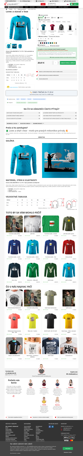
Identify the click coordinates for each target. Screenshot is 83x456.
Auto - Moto (26, 430)
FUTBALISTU (41, 1)
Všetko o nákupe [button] (63, 7)
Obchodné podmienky (10, 439)
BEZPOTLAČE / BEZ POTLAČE (50, 331)
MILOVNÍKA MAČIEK (71, 1)
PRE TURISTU (55, 1)
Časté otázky (8, 429)
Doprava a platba (9, 432)
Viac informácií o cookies (15, 453)
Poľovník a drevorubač (21, 102)
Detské (54, 17)
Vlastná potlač (41, 7)
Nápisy (37, 427)
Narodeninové (39, 426)
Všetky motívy (27, 427)
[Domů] (6, 9)
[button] (68, 4)
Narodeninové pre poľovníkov (39, 99)
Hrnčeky (26, 432)
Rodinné (37, 433)
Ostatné (61, 17)
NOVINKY (32, 7)
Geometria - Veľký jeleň (32, 280)
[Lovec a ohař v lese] (23, 160)
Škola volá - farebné (32, 331)
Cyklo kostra (69, 307)
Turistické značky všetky (14, 233)
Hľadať (43, 4)
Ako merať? (8, 433)
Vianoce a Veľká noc (40, 440)
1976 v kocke (50, 355)
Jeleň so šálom (68, 280)
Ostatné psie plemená (22, 9)
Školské (37, 438)
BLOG (7, 427)
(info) (52, 94)
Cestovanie (26, 433)
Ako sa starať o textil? (10, 435)
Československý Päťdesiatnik (14, 307)
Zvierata (10, 9)
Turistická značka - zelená (32, 257)
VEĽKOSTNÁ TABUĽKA (55, 36)
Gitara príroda (68, 257)
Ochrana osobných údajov (11, 438)
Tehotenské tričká (40, 439)
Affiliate (7, 436)
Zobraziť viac (41, 137)
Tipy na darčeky (27, 426)
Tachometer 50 (68, 355)
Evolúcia (26, 436)
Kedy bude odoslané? (55, 45)
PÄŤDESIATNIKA (26, 1)
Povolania (38, 429)
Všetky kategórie (14, 7)
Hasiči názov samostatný (50, 307)
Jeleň (18, 99)
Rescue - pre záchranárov (14, 355)
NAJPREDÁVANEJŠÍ (52, 7)
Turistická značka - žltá (50, 257)
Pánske (41, 17)
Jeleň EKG (32, 233)
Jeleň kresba (50, 280)
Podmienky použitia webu (11, 440)
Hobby (25, 440)
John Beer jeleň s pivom (68, 233)
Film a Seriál (26, 438)
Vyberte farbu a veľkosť (68, 63)
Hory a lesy (14, 280)
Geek (25, 439)
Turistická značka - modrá (14, 257)
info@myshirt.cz (72, 374)
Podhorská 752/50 (65, 433)
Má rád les (23, 99)
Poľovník (29, 99)
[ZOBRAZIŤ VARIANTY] (14, 224)
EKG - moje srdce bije (29, 435)
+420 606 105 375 (52, 3)
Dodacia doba (9, 430)
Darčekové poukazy (28, 429)
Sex (36, 435)
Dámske (48, 17)
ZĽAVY (26, 7)
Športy (37, 436)
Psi (14, 9)
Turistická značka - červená (50, 233)
